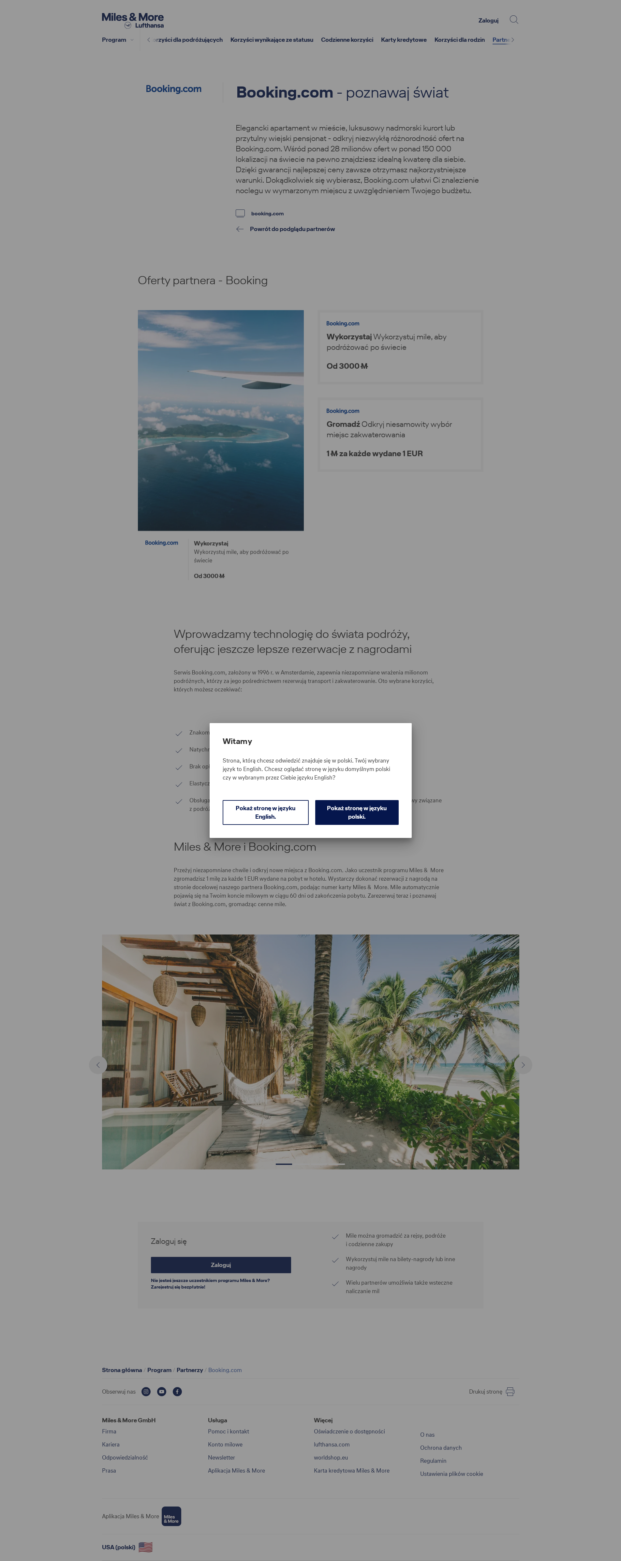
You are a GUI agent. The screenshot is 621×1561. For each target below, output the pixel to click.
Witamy (237, 741)
